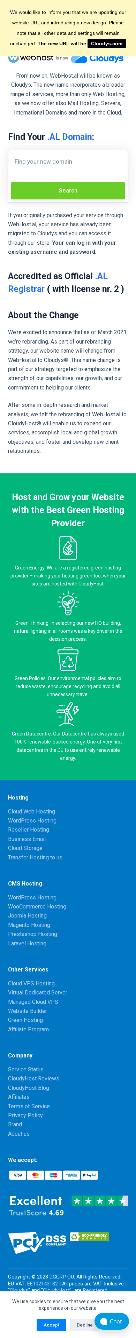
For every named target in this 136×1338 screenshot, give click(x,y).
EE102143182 (42, 1284)
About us (19, 1134)
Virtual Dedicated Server (37, 992)
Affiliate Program (28, 1029)
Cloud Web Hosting (31, 811)
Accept (51, 1325)
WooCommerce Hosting (37, 906)
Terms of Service (29, 1106)
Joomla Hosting (27, 915)
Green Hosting (25, 1020)
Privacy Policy (25, 1115)
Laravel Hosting (27, 943)
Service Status (26, 1069)
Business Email (27, 839)
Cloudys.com (106, 43)
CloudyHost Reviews (33, 1078)
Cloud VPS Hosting (31, 983)
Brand (15, 1124)
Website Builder (27, 1011)
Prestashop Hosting (32, 934)
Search (68, 190)
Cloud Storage (25, 848)
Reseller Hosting (28, 829)
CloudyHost (56, 1290)
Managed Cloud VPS (33, 1002)
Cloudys (19, 1290)
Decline (85, 1325)
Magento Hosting (29, 925)
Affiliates (19, 1097)
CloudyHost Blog (28, 1088)
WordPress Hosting (32, 820)
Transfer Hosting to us (35, 857)
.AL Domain (69, 137)
